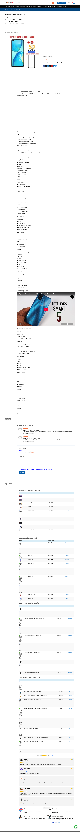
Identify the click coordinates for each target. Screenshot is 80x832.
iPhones (39, 6)
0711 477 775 (61, 822)
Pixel (43, 6)
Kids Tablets (65, 6)
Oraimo (60, 6)
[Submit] (53, 3)
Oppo (46, 6)
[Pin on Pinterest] (52, 66)
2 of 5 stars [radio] (21, 452)
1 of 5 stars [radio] (19, 452)
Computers (22, 6)
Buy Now (67, 494)
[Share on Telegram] (56, 66)
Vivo (57, 6)
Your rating (21, 450)
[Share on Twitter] (48, 66)
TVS (6, 6)
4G (59, 418)
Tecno (27, 6)
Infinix (49, 6)
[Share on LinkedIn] (54, 66)
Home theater (11, 6)
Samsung (34, 6)
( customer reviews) (46, 60)
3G (58, 418)
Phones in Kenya (8, 9)
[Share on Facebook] (44, 66)
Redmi (30, 6)
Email (48, 464)
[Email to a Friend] (50, 66)
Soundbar (17, 6)
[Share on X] (46, 66)
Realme (53, 6)
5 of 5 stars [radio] (33, 452)
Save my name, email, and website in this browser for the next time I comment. (36, 469)
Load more (46, 807)
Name (20, 464)
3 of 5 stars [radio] (24, 452)
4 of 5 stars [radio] (28, 452)
